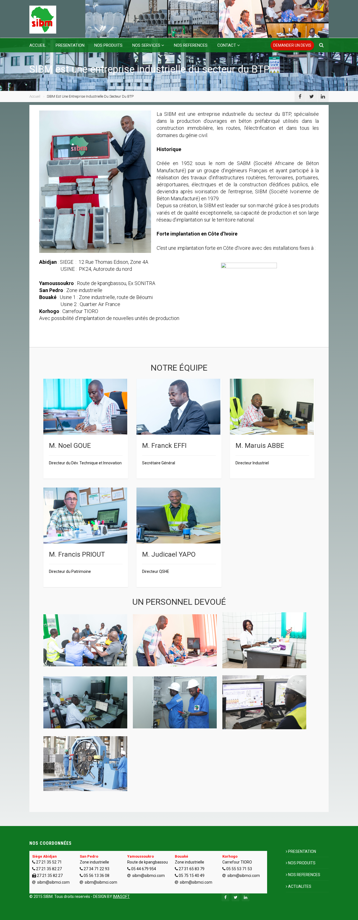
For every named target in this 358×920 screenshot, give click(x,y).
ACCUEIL (37, 45)
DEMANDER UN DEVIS (292, 45)
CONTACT (226, 45)
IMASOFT (121, 896)
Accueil (34, 96)
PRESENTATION (70, 45)
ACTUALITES (299, 886)
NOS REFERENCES (191, 45)
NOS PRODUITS (108, 45)
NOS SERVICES (146, 45)
